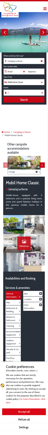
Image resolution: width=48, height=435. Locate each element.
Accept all (24, 411)
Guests (6, 87)
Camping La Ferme (18, 189)
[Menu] (45, 9)
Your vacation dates (10, 66)
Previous (4, 32)
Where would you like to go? (14, 56)
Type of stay (8, 77)
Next (43, 32)
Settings (24, 427)
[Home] (10, 7)
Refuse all (24, 419)
